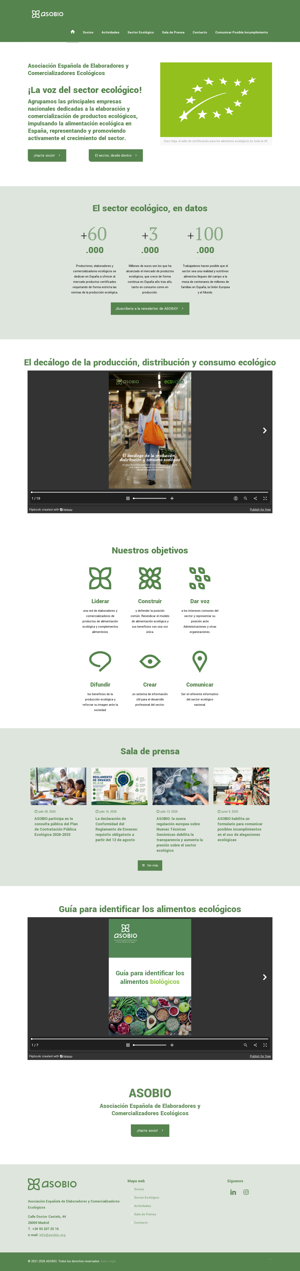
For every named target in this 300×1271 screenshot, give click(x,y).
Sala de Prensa (145, 1214)
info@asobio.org (52, 1235)
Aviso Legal (108, 1261)
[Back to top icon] (270, 1259)
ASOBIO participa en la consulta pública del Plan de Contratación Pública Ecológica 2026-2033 (56, 826)
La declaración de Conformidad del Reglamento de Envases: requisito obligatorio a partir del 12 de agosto (117, 829)
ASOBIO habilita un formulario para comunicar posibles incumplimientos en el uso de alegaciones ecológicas (240, 829)
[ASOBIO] (47, 14)
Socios (139, 1189)
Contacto (141, 1223)
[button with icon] (233, 1193)
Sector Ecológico (146, 1198)
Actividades (142, 1206)
